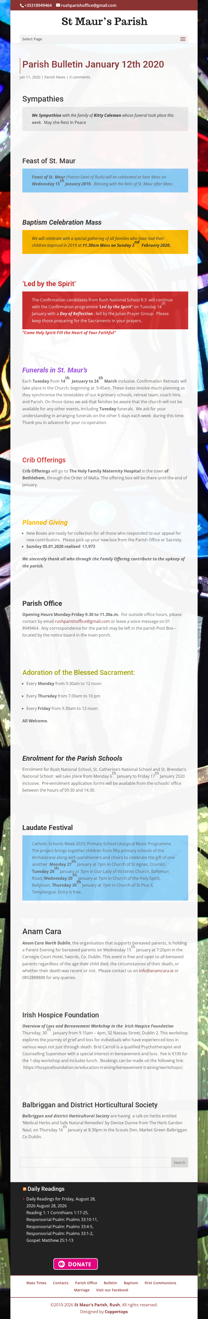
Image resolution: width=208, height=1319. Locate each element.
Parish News (54, 77)
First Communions (160, 1282)
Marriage (82, 1290)
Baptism (131, 1282)
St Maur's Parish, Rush (97, 1305)
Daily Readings (46, 1189)
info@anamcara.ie (156, 970)
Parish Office (86, 1282)
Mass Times (36, 1282)
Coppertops (116, 1311)
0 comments (80, 77)
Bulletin (110, 1282)
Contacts (60, 1282)
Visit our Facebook (112, 1290)
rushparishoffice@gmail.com (82, 621)
